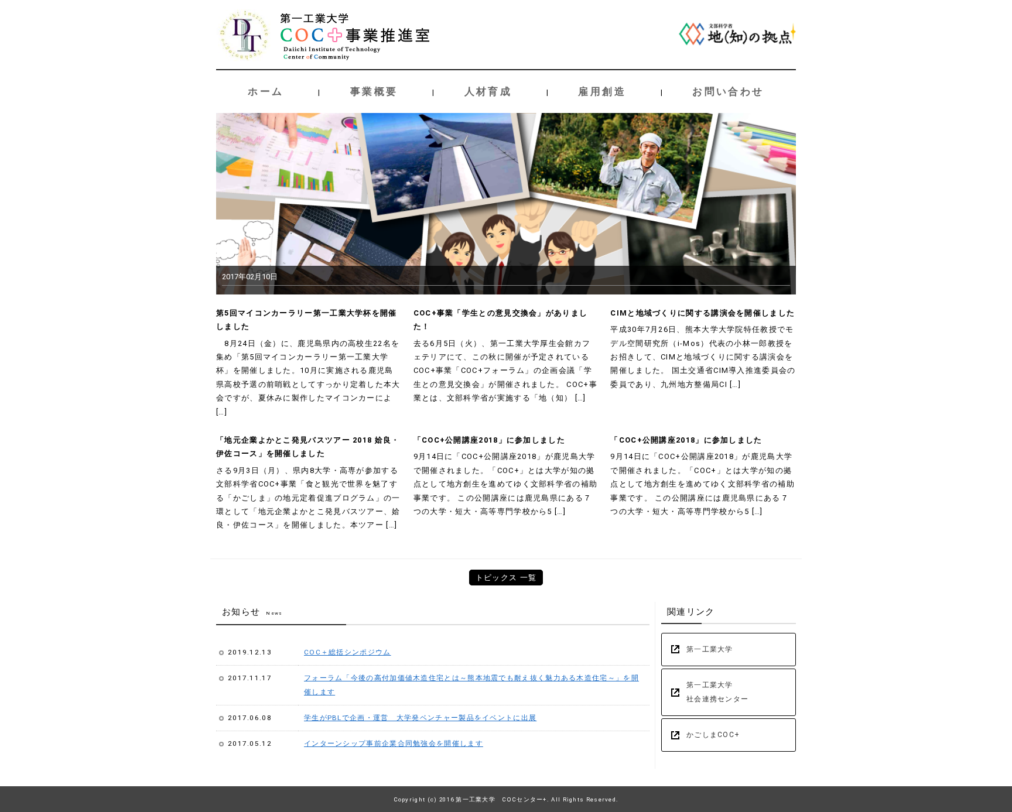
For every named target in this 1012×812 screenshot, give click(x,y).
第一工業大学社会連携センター (717, 692)
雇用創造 (602, 91)
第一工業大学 (709, 649)
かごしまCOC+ (713, 735)
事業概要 (374, 91)
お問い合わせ (728, 91)
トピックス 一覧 (506, 577)
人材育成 (488, 91)
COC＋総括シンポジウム (347, 652)
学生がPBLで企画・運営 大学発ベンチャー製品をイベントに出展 (420, 718)
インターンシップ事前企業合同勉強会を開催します (393, 743)
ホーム (265, 91)
